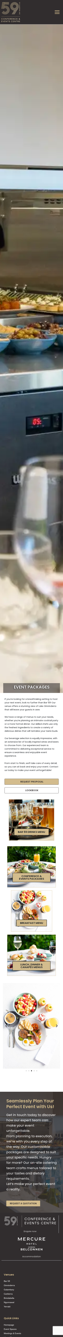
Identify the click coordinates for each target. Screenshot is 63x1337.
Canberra (8, 1294)
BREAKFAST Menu (31, 923)
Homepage (9, 1325)
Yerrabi (7, 1306)
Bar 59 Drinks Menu (31, 832)
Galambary (9, 1289)
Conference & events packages (31, 877)
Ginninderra (9, 1285)
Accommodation (31, 1256)
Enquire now (30, 1231)
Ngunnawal (9, 1302)
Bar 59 (7, 1281)
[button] (6, 1026)
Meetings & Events (12, 1333)
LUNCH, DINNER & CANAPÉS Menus (31, 966)
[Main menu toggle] (57, 12)
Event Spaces (10, 1329)
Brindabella (9, 1298)
